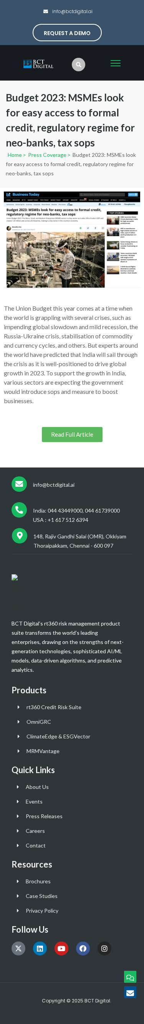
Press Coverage (46, 154)
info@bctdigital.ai (72, 11)
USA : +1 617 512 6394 (60, 519)
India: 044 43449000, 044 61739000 (76, 510)
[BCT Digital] (38, 63)
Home (15, 154)
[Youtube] (61, 948)
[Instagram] (104, 948)
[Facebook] (83, 948)
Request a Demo (67, 33)
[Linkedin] (40, 948)
